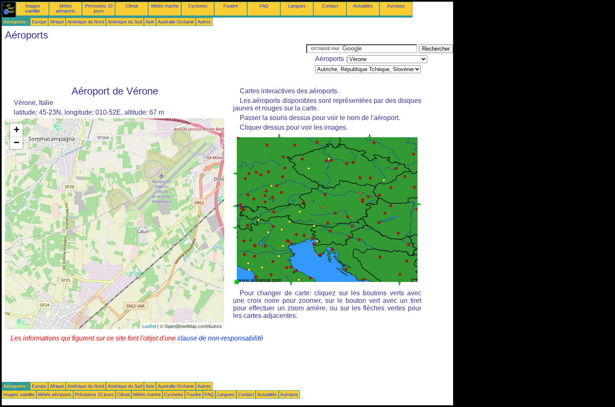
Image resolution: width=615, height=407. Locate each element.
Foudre (230, 5)
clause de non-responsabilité (220, 338)
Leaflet (149, 326)
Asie (150, 21)
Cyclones (198, 5)
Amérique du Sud (125, 21)
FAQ (264, 5)
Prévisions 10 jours (99, 8)
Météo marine (165, 5)
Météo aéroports (65, 8)
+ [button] (16, 129)
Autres (204, 21)
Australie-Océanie (176, 21)
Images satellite (32, 8)
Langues (297, 5)
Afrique (57, 21)
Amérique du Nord (85, 21)
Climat (132, 5)
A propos (396, 5)
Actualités (363, 5)
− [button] (16, 142)
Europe (39, 21)
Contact (330, 5)
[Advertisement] (154, 63)
